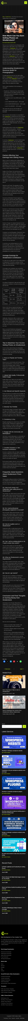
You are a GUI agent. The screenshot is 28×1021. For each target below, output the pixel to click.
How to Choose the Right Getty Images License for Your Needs (13, 877)
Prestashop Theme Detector (7, 1003)
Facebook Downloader (5, 976)
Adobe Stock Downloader (6, 955)
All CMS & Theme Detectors (7, 1004)
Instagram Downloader (5, 979)
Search (3, 723)
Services (2, 965)
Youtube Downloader (5, 978)
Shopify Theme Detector (6, 1001)
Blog (3, 16)
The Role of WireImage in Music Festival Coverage (12, 908)
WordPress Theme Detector (7, 999)
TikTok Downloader (5, 981)
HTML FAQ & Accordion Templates (8, 990)
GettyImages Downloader (6, 953)
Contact (2, 970)
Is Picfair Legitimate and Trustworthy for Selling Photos (13, 867)
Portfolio (2, 967)
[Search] (24, 726)
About (2, 963)
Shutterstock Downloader (6, 951)
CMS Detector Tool (5, 998)
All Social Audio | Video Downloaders (8, 983)
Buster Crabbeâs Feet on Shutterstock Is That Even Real (13, 898)
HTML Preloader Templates (6, 992)
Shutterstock (8, 16)
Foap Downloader (4, 956)
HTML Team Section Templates (7, 988)
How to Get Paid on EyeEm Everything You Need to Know (14, 888)
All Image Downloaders (5, 958)
